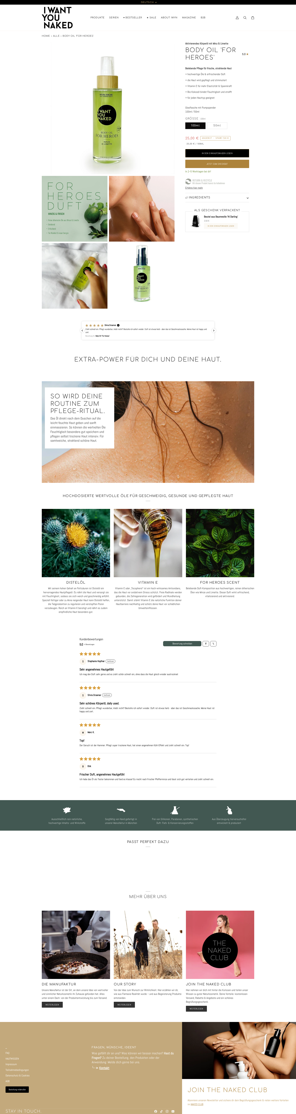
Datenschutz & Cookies (18, 1075)
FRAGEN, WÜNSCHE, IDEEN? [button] (114, 1047)
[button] (97, 18)
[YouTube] (173, 1111)
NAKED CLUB (197, 1104)
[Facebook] (155, 1111)
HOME (46, 36)
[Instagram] (167, 1111)
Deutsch (147, 2)
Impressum (11, 1064)
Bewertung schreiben (182, 643)
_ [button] (6, 1047)
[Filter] (206, 643)
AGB (8, 1081)
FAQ (7, 1053)
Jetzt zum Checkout (217, 163)
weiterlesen (52, 1004)
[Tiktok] (161, 1111)
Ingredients (199, 197)
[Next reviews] (214, 331)
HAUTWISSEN (12, 1058)
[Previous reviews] (82, 331)
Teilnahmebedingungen (17, 1070)
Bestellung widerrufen (17, 1089)
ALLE (56, 36)
